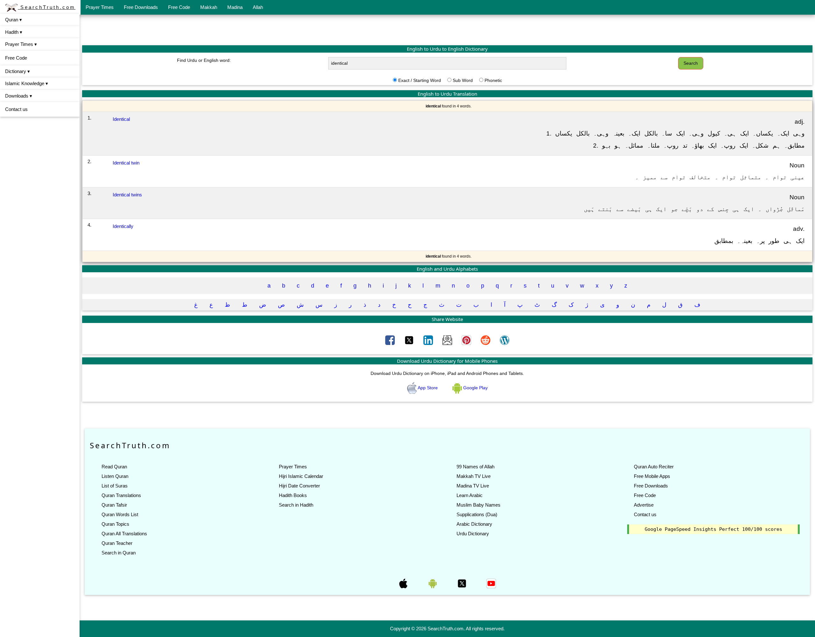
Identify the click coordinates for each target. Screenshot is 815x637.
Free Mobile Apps (652, 476)
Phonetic (493, 80)
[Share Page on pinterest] (467, 339)
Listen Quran (115, 476)
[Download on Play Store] (433, 582)
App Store (428, 387)
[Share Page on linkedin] (428, 339)
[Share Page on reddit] (486, 339)
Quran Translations (121, 495)
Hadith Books (293, 495)
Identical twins (127, 194)
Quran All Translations (124, 533)
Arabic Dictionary (474, 524)
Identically (123, 226)
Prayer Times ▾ (21, 44)
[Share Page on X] (409, 339)
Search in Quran (119, 552)
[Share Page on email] (448, 339)
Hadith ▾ (13, 32)
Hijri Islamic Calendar (301, 476)
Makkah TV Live (474, 476)
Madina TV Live (473, 485)
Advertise (644, 505)
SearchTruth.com (46, 7)
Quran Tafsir (114, 505)
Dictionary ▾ (17, 71)
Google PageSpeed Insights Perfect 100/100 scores (713, 529)
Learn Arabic (470, 495)
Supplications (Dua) (477, 514)
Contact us (16, 109)
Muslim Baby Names (478, 505)
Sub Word (463, 80)
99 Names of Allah (475, 466)
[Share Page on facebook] (390, 339)
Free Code (179, 7)
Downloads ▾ (18, 96)
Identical (121, 119)
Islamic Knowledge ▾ (26, 83)
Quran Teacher (117, 543)
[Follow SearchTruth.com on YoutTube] (491, 582)
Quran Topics (115, 524)
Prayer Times (100, 7)
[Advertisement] (447, 30)
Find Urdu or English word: (204, 60)
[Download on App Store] (404, 582)
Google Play (475, 387)
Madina (235, 7)
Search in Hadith (296, 505)
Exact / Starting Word (419, 80)
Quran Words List (120, 514)
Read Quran (114, 466)
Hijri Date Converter (299, 485)
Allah (258, 7)
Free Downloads (141, 7)
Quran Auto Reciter (654, 466)
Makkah (208, 7)
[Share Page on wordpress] (505, 339)
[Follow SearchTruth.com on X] (462, 582)
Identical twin (126, 162)
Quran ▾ (13, 19)
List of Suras (115, 485)
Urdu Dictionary (473, 533)
